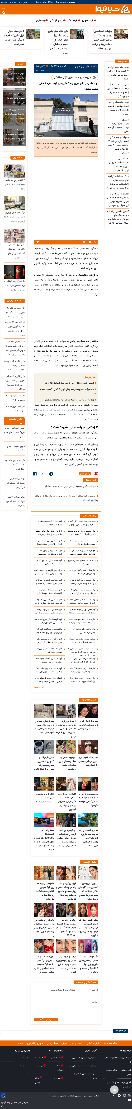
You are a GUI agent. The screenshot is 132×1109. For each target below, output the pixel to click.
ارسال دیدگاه (46, 1019)
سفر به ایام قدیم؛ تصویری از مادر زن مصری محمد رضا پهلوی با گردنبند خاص (44, 763)
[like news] (38, 242)
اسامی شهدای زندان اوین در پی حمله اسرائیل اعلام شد (69, 383)
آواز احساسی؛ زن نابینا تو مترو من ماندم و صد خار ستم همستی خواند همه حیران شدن (81, 582)
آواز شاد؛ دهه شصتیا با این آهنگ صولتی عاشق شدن (48, 650)
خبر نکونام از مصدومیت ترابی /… (83, 1066)
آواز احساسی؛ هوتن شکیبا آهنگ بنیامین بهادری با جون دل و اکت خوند (48, 670)
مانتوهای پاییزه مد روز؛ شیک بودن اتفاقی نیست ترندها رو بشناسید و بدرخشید (45, 891)
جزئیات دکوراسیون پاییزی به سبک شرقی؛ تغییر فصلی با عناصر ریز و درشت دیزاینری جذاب (102, 40)
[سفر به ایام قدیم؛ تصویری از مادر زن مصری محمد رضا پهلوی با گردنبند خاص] (44, 747)
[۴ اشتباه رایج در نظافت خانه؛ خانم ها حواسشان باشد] (14, 171)
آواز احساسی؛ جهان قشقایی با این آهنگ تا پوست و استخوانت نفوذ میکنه (81, 680)
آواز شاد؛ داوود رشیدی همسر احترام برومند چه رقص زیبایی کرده (50, 552)
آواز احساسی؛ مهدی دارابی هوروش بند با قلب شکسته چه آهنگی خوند (82, 660)
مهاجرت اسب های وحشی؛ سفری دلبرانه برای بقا (81, 562)
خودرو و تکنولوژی (35, 1043)
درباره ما (13, 2)
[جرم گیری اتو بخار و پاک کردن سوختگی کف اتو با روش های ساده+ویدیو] (14, 236)
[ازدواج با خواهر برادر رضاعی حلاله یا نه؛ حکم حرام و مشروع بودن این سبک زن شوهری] (66, 783)
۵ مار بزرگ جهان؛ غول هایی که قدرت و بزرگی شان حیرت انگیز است (14, 37)
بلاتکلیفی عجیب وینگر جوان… (84, 1058)
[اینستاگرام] (123, 1096)
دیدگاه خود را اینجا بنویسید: (62, 990)
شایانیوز (63, 1096)
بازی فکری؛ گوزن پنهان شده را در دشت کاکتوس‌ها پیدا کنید (14, 365)
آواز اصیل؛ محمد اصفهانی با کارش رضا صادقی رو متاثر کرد (49, 591)
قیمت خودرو (56, 1057)
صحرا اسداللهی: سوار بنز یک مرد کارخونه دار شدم (14, 432)
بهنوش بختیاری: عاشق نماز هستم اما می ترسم (15, 483)
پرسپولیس (39, 1066)
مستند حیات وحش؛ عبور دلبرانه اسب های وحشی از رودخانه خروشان (82, 640)
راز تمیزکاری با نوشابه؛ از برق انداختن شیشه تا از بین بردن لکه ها (14, 286)
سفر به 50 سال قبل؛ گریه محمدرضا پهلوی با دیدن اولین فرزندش (88, 725)
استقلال (57, 1078)
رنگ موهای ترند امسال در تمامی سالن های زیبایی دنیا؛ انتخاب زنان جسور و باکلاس (88, 964)
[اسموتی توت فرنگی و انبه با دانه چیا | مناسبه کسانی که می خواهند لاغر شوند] (88, 783)
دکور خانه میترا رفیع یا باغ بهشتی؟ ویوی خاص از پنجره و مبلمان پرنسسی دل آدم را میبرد (58, 42)
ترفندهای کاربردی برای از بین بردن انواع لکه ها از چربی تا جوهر (14, 217)
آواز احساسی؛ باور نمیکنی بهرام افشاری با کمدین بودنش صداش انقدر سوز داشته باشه (48, 542)
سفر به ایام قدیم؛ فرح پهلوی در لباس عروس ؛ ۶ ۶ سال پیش (88, 761)
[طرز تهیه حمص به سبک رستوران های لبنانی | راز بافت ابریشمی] (66, 747)
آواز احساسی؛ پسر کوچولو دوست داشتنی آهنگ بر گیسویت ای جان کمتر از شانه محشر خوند (81, 532)
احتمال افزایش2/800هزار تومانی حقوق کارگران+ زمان (118, 125)
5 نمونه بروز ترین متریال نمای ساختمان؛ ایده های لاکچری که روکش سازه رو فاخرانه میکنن (66, 729)
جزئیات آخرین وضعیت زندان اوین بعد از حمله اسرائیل (70, 486)
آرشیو (27, 1074)
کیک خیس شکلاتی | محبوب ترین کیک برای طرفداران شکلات (15, 98)
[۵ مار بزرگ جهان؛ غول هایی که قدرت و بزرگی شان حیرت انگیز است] (33, 34)
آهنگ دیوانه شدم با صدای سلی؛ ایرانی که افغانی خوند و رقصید (48, 680)
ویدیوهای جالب (89, 516)
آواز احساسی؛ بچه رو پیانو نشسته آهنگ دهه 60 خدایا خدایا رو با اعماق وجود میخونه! (81, 621)
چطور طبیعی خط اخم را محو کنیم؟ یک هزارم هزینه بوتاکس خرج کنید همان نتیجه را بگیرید (88, 928)
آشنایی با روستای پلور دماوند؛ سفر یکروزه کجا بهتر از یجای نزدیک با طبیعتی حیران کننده (88, 838)
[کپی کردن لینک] (94, 242)
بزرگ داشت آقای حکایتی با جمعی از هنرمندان (84, 631)
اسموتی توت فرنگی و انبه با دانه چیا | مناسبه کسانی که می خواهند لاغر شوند (88, 800)
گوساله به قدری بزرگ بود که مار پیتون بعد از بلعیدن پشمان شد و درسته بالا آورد (48, 562)
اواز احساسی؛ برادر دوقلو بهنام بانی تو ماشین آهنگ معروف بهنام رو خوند (48, 611)
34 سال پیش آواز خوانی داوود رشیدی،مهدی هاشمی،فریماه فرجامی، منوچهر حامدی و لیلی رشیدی (49, 532)
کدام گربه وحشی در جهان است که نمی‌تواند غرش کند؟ (45, 798)
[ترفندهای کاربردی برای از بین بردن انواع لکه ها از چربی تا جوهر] (14, 203)
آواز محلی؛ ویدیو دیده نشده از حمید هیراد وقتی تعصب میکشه (82, 611)
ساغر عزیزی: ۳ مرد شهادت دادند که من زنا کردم (15, 501)
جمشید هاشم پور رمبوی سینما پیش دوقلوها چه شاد (82, 542)
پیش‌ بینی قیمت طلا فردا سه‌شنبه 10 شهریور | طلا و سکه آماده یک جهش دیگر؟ (118, 90)
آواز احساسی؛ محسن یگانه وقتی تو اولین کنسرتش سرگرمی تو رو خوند (48, 601)
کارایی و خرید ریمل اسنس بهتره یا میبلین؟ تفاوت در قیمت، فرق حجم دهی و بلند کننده (66, 964)
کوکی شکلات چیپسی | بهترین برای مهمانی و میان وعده (15, 78)
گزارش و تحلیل (94, 1043)
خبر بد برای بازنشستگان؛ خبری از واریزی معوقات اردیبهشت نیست (119, 164)
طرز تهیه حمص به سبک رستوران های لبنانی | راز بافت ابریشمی (67, 763)
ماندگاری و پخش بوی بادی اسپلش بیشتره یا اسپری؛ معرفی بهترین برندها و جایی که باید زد (44, 928)
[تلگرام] (51, 474)
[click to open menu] (3, 7)
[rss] (129, 1096)
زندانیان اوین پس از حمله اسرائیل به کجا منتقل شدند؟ (69, 400)
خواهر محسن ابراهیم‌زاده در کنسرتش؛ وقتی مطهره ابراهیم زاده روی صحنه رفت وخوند (82, 552)
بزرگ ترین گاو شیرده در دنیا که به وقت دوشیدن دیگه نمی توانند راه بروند (48, 572)
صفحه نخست (110, 1043)
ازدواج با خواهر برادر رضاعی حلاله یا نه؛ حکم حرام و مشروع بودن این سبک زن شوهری (67, 801)
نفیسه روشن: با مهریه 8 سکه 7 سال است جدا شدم (15, 465)
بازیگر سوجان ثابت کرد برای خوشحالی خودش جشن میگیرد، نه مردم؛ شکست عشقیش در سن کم (66, 838)
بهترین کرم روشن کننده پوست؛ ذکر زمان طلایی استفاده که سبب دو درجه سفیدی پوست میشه (88, 891)
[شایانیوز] (113, 9)
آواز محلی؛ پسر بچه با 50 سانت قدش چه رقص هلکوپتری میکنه (82, 670)
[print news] (84, 242)
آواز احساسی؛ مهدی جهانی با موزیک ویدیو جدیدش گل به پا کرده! (82, 591)
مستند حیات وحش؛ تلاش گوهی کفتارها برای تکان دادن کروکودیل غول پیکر (81, 523)
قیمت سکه (39, 1057)
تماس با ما (23, 2)
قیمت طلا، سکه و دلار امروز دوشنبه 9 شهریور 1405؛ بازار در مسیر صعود (118, 108)
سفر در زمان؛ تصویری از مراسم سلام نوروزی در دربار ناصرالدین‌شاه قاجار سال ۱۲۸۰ (44, 727)
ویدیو (20, 1043)
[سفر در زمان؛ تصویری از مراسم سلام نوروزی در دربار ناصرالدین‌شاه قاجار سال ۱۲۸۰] (44, 711)
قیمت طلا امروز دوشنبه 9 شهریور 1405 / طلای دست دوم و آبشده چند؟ (118, 73)
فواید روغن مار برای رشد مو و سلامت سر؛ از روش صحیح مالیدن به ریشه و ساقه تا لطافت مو (66, 891)
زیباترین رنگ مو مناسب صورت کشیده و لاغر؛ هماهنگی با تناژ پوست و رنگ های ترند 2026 (66, 928)
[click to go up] (114, 1089)
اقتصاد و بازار (77, 1043)
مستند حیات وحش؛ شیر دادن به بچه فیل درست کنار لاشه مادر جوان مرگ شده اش (81, 651)
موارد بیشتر (39, 687)
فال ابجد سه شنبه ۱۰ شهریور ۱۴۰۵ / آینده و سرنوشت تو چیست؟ (15, 312)
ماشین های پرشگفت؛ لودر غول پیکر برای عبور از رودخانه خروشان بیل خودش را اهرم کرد (48, 631)
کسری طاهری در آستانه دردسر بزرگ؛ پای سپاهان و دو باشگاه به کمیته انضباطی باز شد (118, 217)
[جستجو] (3, 13)
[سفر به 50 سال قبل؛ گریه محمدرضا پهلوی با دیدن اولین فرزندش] (88, 711)
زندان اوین (85, 473)
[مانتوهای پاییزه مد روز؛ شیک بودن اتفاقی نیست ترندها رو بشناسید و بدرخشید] (44, 873)
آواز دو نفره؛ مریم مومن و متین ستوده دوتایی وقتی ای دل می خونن (49, 640)
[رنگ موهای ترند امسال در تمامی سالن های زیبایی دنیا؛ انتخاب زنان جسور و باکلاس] (88, 946)
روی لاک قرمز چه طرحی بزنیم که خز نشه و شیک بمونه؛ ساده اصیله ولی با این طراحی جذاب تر (44, 964)
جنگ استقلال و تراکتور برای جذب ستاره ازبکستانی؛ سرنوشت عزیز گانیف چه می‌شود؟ (118, 182)
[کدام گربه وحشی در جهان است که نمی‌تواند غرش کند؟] (44, 783)
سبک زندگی (52, 1043)
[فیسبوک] (35, 474)
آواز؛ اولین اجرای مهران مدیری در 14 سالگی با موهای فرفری (48, 621)
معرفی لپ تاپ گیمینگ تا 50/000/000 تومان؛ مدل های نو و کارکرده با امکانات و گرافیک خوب (44, 840)
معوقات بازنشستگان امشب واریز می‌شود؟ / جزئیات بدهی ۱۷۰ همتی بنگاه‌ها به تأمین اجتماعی (118, 145)
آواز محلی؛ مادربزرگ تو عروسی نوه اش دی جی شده (82, 572)
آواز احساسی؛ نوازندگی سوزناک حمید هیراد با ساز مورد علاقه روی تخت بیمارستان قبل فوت (48, 582)
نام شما (95, 990)
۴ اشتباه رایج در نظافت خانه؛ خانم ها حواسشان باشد (15, 185)
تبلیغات (4, 2)
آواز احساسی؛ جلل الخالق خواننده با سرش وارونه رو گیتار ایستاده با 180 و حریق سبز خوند (81, 601)
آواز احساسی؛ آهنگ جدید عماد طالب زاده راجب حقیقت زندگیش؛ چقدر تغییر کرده (49, 660)
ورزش (64, 1043)
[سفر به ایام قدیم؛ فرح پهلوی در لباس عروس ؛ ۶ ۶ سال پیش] (88, 747)
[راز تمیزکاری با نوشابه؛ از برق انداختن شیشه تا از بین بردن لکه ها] (14, 272)
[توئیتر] (43, 474)
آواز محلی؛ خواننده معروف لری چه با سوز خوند (49, 523)
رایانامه (95, 1002)
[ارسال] (89, 242)
